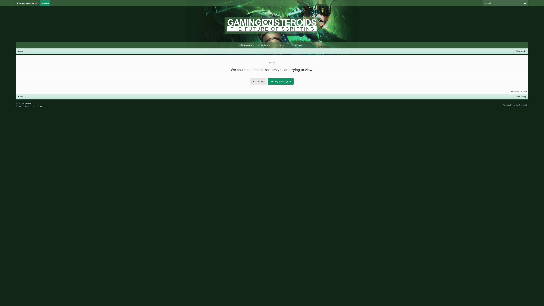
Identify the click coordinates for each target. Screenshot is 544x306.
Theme (19, 106)
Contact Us (258, 81)
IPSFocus (31, 103)
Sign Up (45, 3)
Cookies (40, 106)
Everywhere (513, 3)
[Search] (525, 3)
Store (281, 45)
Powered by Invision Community (515, 105)
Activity (264, 45)
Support (298, 45)
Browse (246, 45)
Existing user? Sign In (27, 3)
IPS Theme (20, 103)
